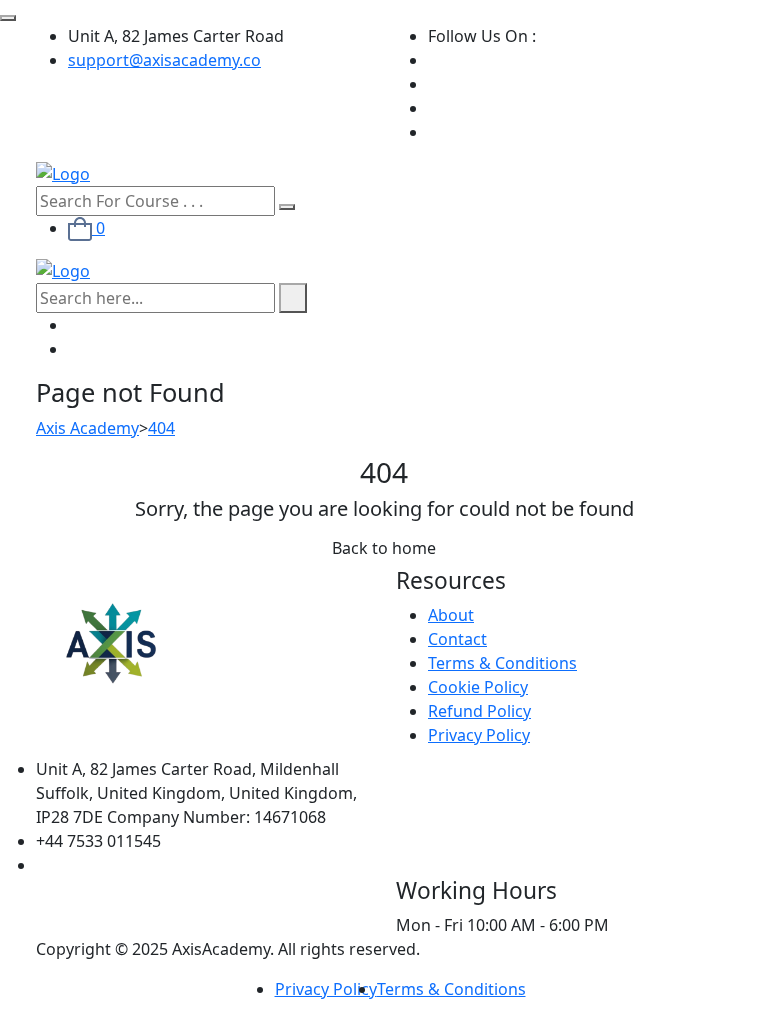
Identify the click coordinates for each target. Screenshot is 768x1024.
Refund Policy (479, 711)
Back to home (384, 548)
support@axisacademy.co (164, 60)
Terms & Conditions (502, 663)
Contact (457, 639)
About (451, 615)
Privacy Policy (479, 735)
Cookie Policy (478, 687)
